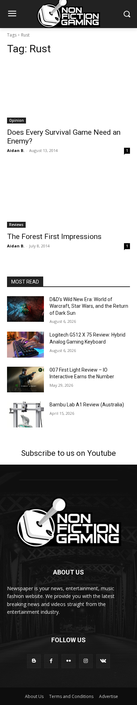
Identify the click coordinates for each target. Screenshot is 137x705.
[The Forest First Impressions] (68, 197)
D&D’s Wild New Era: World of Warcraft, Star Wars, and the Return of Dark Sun (89, 306)
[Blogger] (34, 661)
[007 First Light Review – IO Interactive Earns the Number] (25, 380)
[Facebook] (51, 661)
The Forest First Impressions (54, 236)
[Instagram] (86, 661)
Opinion (16, 120)
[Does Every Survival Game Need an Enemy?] (68, 93)
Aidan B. (15, 150)
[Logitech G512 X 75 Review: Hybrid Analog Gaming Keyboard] (25, 345)
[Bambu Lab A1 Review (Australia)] (25, 414)
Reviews (16, 224)
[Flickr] (68, 661)
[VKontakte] (103, 661)
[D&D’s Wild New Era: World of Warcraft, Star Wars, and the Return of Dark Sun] (25, 309)
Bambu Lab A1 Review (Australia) (87, 404)
